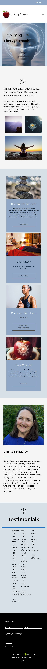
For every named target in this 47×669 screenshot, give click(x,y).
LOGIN (39, 2)
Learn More (22, 53)
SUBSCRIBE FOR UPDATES (23, 327)
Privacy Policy (26, 657)
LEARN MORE (23, 224)
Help (34, 657)
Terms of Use (15, 657)
